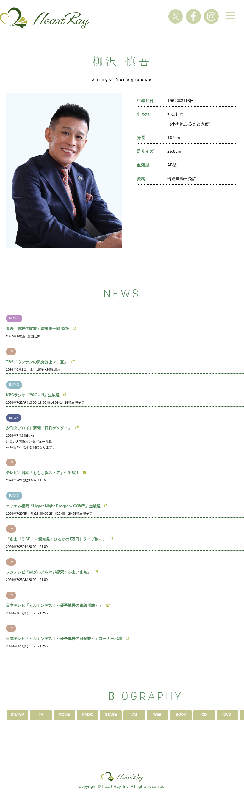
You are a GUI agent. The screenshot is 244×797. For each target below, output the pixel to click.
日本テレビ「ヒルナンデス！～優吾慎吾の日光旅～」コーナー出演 (64, 638)
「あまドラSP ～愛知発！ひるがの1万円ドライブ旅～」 (56, 539)
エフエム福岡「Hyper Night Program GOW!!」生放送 (53, 506)
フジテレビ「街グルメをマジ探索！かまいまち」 (48, 572)
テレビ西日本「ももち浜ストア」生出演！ (42, 472)
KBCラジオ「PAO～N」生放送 (33, 395)
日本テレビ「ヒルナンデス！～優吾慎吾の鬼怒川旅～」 (54, 605)
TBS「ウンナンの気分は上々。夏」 (37, 362)
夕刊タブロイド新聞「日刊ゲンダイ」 (39, 428)
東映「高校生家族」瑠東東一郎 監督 (37, 328)
